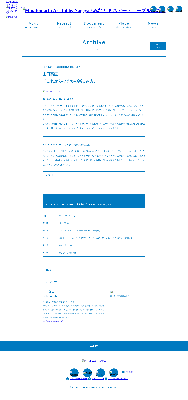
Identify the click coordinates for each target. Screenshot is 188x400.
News (153, 24)
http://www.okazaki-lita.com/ (53, 321)
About (34, 24)
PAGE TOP (94, 346)
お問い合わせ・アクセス (118, 379)
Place (124, 24)
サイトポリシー (98, 379)
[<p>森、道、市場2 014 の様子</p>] (111, 292)
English (8, 13)
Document (94, 24)
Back (158, 45)
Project (64, 24)
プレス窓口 (130, 372)
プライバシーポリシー (79, 379)
